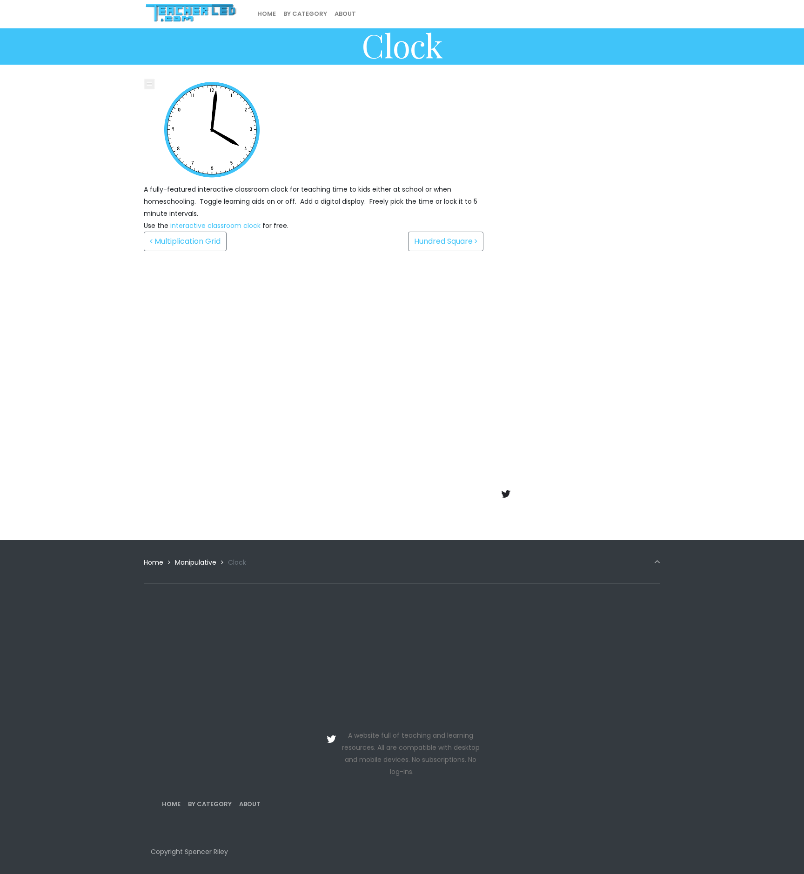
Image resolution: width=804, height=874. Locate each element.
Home (153, 562)
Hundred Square (444, 241)
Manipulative (195, 562)
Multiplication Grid (187, 241)
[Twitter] (506, 494)
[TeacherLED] (191, 14)
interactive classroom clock (215, 225)
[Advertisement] (578, 144)
